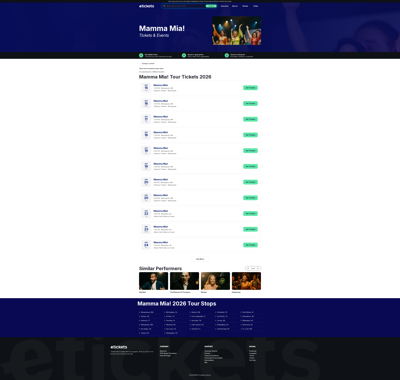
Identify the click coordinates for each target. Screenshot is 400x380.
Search (211, 6)
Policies (207, 353)
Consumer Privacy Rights (213, 358)
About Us (163, 351)
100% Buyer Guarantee (168, 353)
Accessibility (209, 360)
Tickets (250, 88)
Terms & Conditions (211, 355)
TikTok (251, 355)
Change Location (148, 63)
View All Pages (165, 355)
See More (200, 259)
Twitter (251, 358)
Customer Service (210, 351)
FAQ (205, 362)
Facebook (252, 351)
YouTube (252, 360)
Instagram (252, 353)
